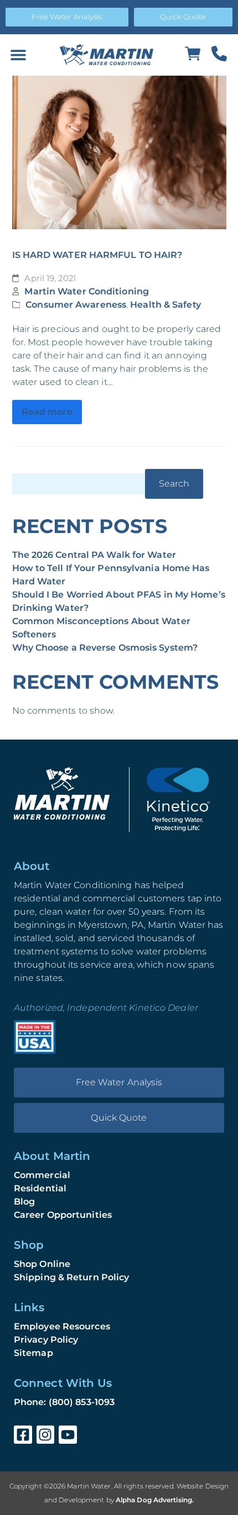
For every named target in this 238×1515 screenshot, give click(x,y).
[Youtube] (68, 1435)
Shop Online (42, 1264)
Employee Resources (62, 1326)
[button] (18, 55)
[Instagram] (46, 1435)
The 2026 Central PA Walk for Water (94, 555)
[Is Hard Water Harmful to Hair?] (119, 153)
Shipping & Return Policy (71, 1277)
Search (174, 483)
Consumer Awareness (75, 304)
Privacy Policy (46, 1339)
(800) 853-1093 (82, 1402)
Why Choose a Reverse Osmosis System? (105, 647)
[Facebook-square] (23, 1435)
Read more (47, 412)
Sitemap (33, 1353)
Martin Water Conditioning (86, 291)
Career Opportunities (63, 1215)
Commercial (42, 1175)
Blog (24, 1201)
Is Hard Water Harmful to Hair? (97, 255)
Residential (40, 1188)
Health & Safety (165, 304)
